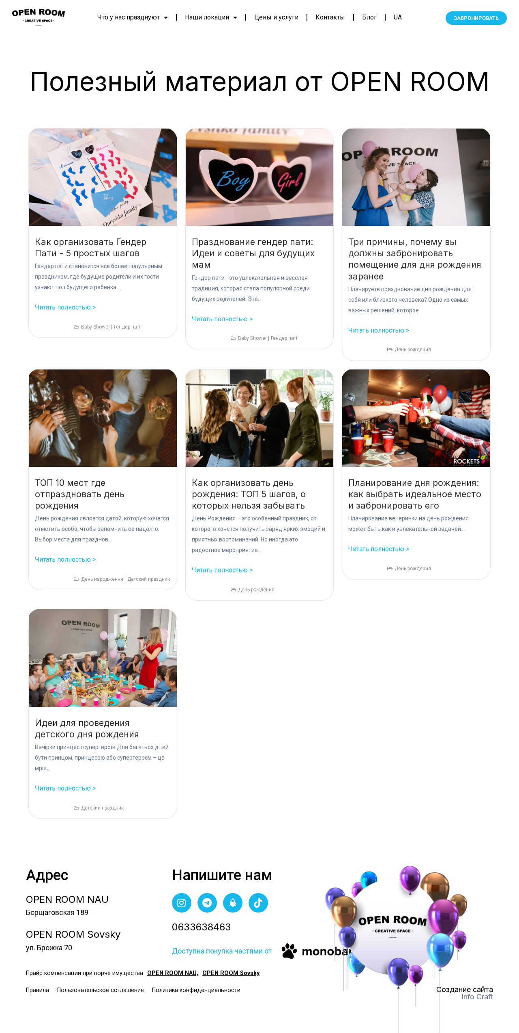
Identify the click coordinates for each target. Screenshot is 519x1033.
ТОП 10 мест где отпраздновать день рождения (79, 494)
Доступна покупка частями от (222, 951)
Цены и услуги (276, 17)
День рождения (413, 349)
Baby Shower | (96, 327)
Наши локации (207, 17)
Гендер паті (127, 327)
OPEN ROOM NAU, (172, 973)
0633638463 (201, 927)
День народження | (103, 579)
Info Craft (477, 996)
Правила (37, 990)
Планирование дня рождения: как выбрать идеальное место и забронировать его (414, 494)
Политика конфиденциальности (196, 990)
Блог (369, 17)
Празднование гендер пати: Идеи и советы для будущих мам (253, 253)
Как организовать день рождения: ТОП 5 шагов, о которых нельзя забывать (249, 494)
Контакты (330, 17)
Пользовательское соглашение (100, 990)
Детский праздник (148, 579)
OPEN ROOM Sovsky (231, 973)
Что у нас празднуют (128, 17)
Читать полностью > (65, 307)
